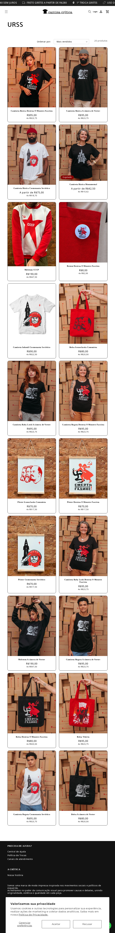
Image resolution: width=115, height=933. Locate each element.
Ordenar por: (44, 41)
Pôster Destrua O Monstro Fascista (83, 502)
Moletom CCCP (32, 270)
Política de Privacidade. (33, 914)
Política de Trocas (17, 855)
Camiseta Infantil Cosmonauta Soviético (31, 347)
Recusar (87, 924)
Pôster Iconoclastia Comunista (32, 502)
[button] (6, 11)
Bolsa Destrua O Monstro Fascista (31, 737)
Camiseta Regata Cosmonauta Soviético (31, 814)
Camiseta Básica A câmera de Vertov (83, 111)
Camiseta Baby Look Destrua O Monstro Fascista (83, 580)
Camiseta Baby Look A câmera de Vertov (32, 424)
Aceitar (56, 924)
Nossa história (15, 875)
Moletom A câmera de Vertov (31, 659)
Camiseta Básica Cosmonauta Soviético (31, 188)
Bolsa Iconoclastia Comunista (83, 347)
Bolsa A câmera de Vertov (83, 814)
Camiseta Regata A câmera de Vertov (83, 659)
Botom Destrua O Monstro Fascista (83, 266)
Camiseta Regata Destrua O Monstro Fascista (83, 424)
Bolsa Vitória (83, 737)
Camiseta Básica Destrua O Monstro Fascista (32, 111)
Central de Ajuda (16, 851)
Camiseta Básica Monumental (83, 184)
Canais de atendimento (20, 859)
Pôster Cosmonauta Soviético (31, 579)
